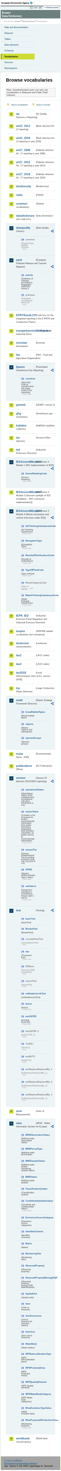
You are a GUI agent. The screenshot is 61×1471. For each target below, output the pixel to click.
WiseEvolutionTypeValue (30, 1408)
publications (24, 765)
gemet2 (21, 404)
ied (18, 449)
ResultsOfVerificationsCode (30, 555)
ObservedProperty (30, 1265)
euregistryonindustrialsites (25, 330)
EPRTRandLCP (25, 315)
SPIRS (28, 869)
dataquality (23, 227)
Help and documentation (16, 27)
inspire (20, 631)
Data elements (11, 45)
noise (19, 753)
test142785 (30, 1016)
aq (17, 113)
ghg (18, 413)
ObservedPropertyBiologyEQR (30, 1277)
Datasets (8, 33)
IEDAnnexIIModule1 (25, 461)
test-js (28, 1003)
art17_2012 (23, 162)
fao (18, 354)
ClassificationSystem (30, 1189)
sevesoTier (30, 849)
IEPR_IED (22, 615)
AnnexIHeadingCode (30, 473)
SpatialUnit (30, 1293)
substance (30, 886)
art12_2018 (23, 138)
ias (18, 437)
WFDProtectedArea (30, 1368)
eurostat (21, 342)
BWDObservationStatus (30, 1135)
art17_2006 (23, 150)
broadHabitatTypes (30, 712)
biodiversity (23, 186)
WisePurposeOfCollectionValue (30, 1420)
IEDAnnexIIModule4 (25, 510)
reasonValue (30, 811)
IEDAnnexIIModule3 (25, 492)
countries (30, 378)
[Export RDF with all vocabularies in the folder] (52, 231)
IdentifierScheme (30, 1231)
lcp (18, 688)
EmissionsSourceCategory (30, 1217)
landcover (22, 643)
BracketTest (30, 928)
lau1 (19, 655)
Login (35, 7)
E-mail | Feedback (13, 1460)
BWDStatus (30, 1177)
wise (19, 1123)
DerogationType (30, 540)
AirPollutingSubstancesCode (30, 526)
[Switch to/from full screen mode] (41, 7)
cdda (19, 195)
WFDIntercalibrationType (30, 1354)
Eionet (17, 21)
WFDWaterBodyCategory (30, 1394)
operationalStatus (30, 789)
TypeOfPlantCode (30, 570)
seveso (20, 777)
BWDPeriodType (30, 1149)
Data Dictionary (28, 21)
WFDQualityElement (30, 1382)
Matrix (28, 1243)
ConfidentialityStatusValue (30, 1201)
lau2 (19, 664)
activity (29, 275)
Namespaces (10, 68)
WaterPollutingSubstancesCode (30, 595)
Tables (7, 39)
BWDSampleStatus (30, 1161)
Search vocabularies (19, 105)
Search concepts (43, 105)
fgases (20, 366)
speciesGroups (30, 738)
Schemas (9, 50)
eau (27, 951)
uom (19, 1111)
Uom (27, 1303)
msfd (19, 700)
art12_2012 (23, 125)
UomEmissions (30, 1316)
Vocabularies (11, 56)
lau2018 (21, 672)
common (21, 203)
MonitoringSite (30, 1253)
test (18, 910)
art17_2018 (23, 174)
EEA (18, 3)
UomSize (30, 1332)
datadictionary (25, 215)
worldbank (23, 1438)
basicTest (30, 918)
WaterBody (30, 1344)
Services (8, 62)
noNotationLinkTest (30, 993)
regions (29, 724)
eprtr (19, 259)
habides (21, 425)
